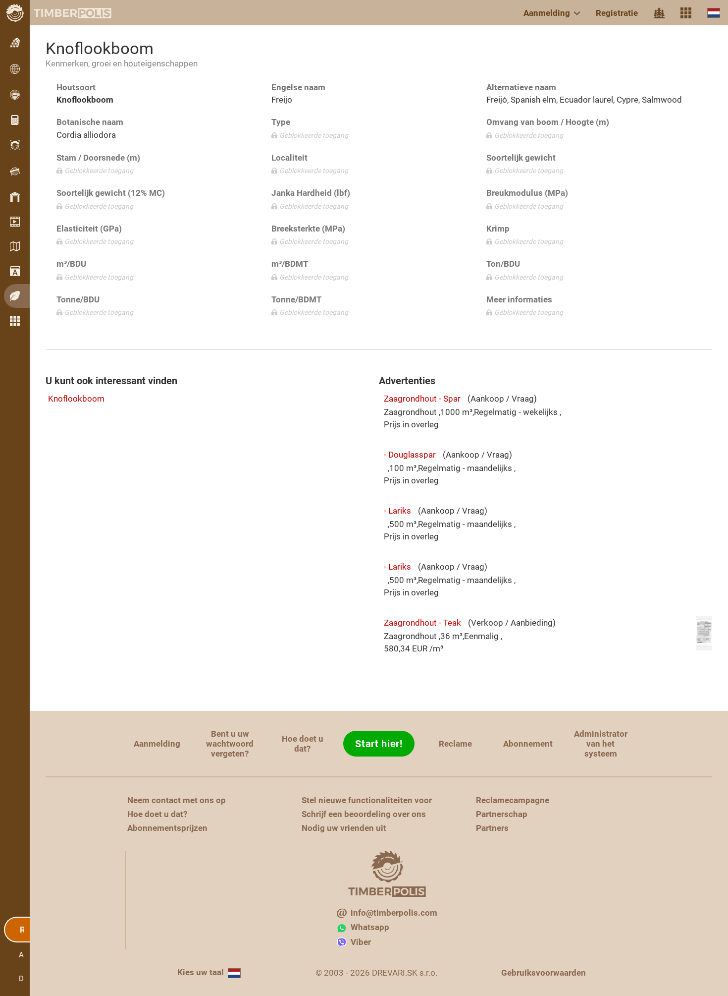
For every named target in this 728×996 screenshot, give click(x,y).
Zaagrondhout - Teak (422, 623)
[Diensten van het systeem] (686, 13)
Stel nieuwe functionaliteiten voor (367, 800)
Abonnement (528, 744)
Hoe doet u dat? (302, 744)
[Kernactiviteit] (659, 13)
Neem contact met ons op (176, 800)
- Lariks (397, 511)
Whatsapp (370, 927)
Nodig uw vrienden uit (344, 828)
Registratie (617, 13)
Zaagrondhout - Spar (422, 399)
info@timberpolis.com (394, 913)
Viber (361, 942)
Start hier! (379, 744)
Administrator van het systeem (600, 744)
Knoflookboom (76, 399)
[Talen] (713, 12)
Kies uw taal (200, 972)
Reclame (455, 744)
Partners (492, 828)
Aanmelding (546, 13)
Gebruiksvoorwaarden (543, 973)
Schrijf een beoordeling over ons (364, 814)
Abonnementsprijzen (167, 828)
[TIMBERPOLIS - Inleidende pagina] (64, 13)
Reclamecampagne (512, 800)
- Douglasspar (410, 455)
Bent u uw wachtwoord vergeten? (230, 744)
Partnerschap (501, 814)
